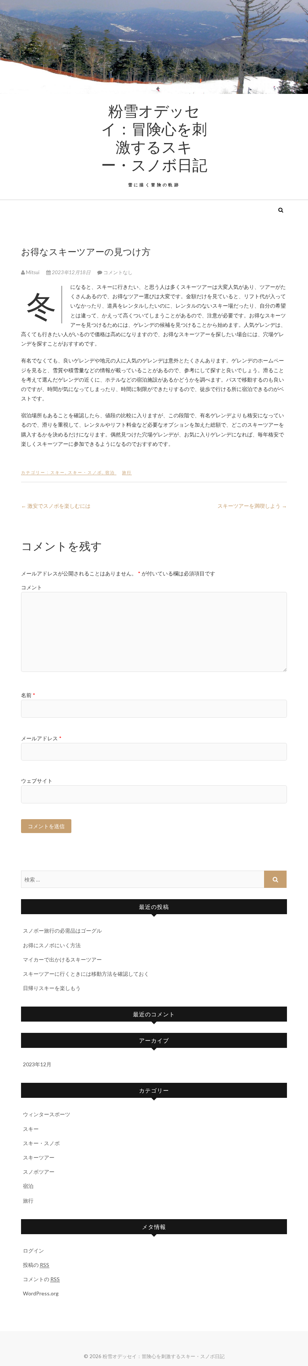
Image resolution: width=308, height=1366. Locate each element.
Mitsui (33, 272)
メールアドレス (41, 738)
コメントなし (118, 272)
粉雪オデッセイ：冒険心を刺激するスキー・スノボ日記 (154, 137)
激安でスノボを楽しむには (56, 506)
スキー (57, 472)
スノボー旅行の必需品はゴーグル (62, 930)
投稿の (36, 1265)
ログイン (33, 1250)
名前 (28, 695)
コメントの (41, 1279)
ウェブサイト (37, 780)
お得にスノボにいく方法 (52, 945)
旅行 (127, 472)
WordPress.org (41, 1293)
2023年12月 (37, 1064)
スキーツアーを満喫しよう (252, 506)
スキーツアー (38, 1157)
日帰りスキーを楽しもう (52, 988)
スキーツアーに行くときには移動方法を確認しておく (86, 974)
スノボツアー (38, 1171)
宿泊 (110, 472)
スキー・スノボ (85, 472)
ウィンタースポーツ (46, 1114)
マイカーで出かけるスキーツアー (62, 959)
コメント (31, 587)
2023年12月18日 (71, 272)
